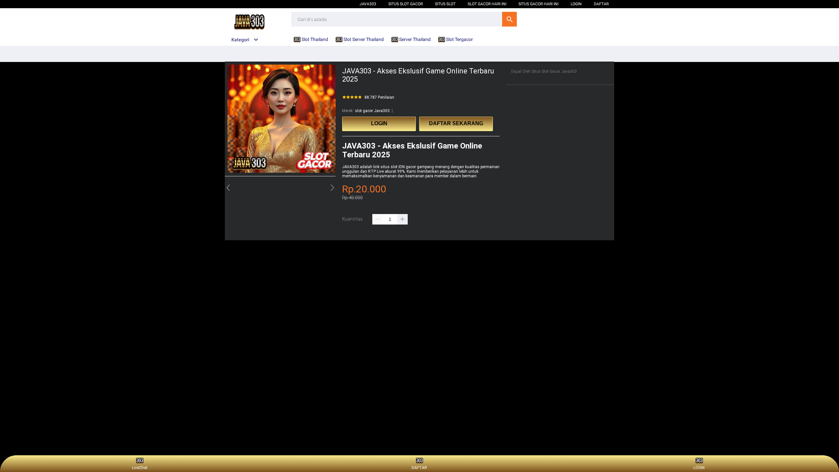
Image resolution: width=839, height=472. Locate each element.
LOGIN (576, 4)
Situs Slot (445, 4)
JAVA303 (350, 167)
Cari (509, 19)
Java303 (368, 4)
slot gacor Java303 (372, 110)
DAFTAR (601, 4)
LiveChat (139, 467)
